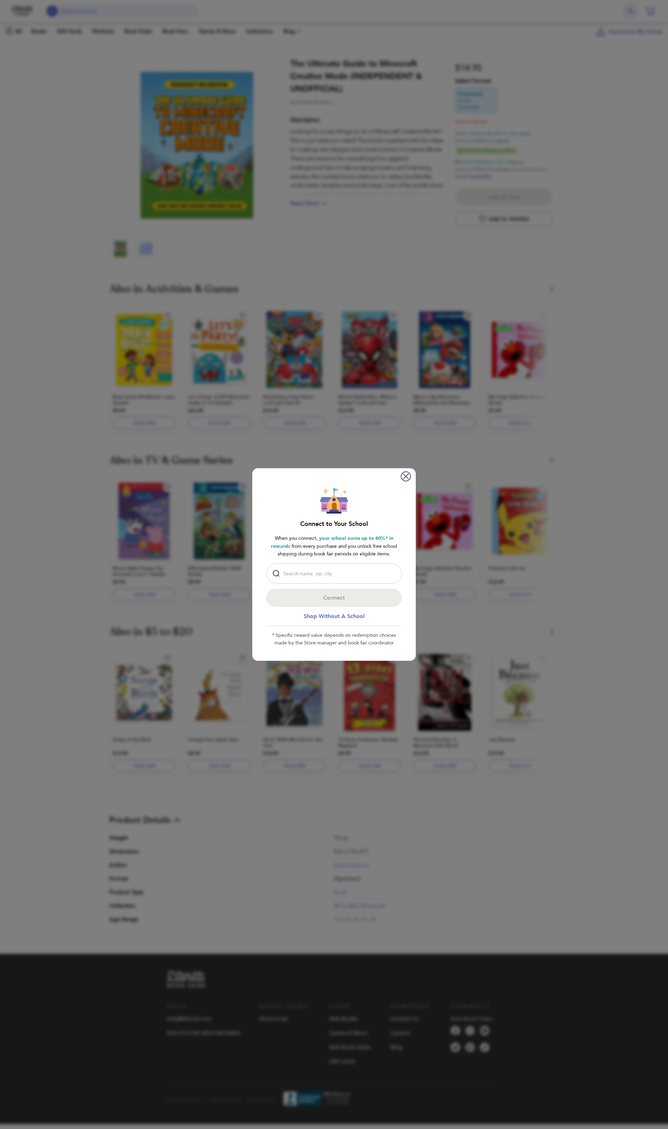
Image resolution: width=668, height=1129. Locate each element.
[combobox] (335, 573)
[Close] (406, 476)
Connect (334, 598)
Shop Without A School (334, 616)
